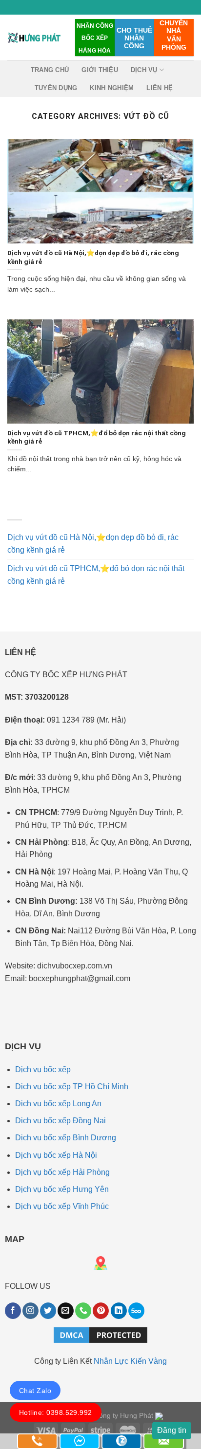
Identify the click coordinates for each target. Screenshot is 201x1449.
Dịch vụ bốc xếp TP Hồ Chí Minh (71, 1086)
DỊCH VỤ (144, 70)
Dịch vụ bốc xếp (43, 1069)
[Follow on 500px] (136, 1310)
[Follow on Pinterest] (101, 1310)
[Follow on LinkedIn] (119, 1310)
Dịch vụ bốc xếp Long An (58, 1103)
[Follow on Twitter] (48, 1310)
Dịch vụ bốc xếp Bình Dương (65, 1137)
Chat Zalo (35, 1390)
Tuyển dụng (56, 88)
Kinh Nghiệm (112, 88)
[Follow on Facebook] (13, 1310)
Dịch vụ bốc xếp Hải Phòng (62, 1172)
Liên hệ (159, 88)
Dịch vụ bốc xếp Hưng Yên (62, 1189)
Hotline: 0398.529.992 (55, 1412)
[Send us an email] (66, 1310)
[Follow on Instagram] (30, 1310)
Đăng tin (171, 1430)
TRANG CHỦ (50, 70)
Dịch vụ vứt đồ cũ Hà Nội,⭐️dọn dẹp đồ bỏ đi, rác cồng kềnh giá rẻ (93, 543)
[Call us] (83, 1310)
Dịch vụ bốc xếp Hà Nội (56, 1155)
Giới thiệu (99, 70)
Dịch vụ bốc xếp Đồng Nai (60, 1120)
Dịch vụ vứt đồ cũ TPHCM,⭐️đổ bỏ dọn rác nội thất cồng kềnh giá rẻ (95, 574)
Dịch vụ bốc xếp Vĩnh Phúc (62, 1206)
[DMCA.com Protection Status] (100, 1334)
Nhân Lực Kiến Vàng (130, 1361)
